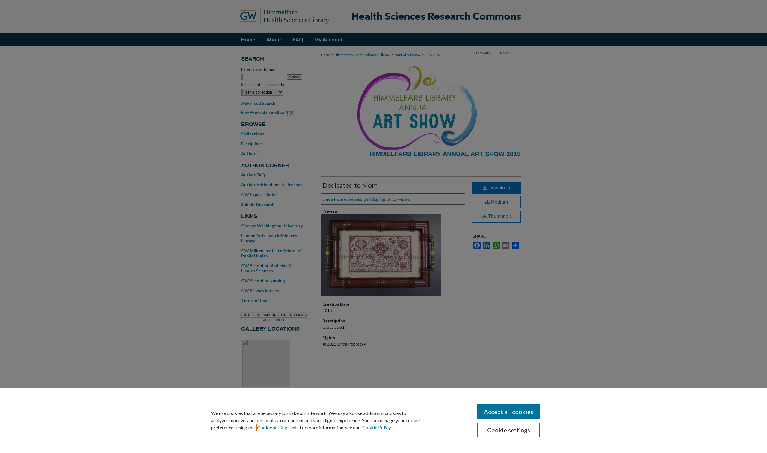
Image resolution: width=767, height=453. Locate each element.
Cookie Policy (376, 427)
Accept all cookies (508, 411)
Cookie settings (273, 427)
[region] (383, 420)
